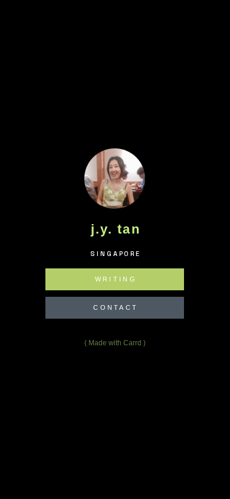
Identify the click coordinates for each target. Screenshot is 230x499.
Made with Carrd (115, 343)
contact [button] (116, 307)
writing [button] (116, 279)
